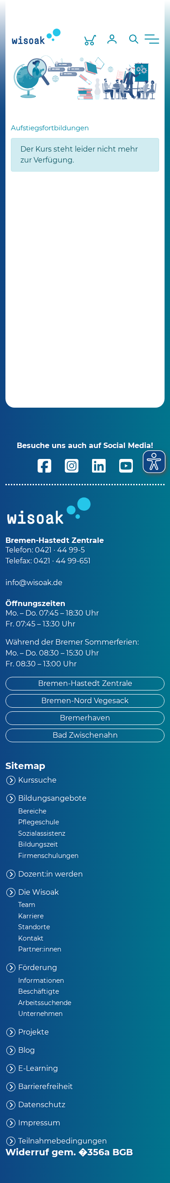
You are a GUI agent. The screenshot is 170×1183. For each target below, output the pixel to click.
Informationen (41, 980)
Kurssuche (37, 780)
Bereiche (32, 811)
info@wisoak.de (34, 582)
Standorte (34, 927)
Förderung (37, 967)
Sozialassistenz (41, 833)
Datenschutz (41, 1104)
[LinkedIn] (99, 465)
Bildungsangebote (52, 798)
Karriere (31, 916)
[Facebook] (44, 465)
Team (26, 905)
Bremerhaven (85, 718)
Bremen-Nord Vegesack (85, 700)
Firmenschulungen (48, 856)
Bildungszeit (38, 844)
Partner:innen (39, 949)
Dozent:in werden (50, 874)
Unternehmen (40, 1014)
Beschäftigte (38, 991)
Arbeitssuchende (44, 1003)
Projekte (33, 1032)
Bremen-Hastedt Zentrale (85, 683)
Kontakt (31, 938)
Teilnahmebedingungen (62, 1141)
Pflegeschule (38, 822)
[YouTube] (126, 465)
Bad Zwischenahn (85, 735)
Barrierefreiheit (45, 1086)
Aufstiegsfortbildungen (50, 127)
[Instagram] (71, 465)
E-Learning (38, 1068)
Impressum (39, 1123)
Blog (26, 1050)
